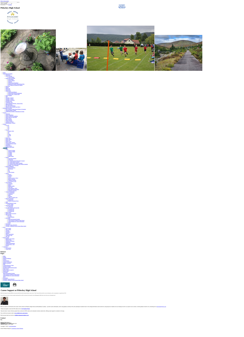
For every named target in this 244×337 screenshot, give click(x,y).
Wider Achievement (10, 234)
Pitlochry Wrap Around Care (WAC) (13, 107)
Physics (9, 176)
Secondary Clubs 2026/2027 (11, 225)
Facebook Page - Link (10, 244)
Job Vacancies (8, 247)
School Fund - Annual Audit (14, 94)
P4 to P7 (7, 129)
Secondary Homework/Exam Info (12, 207)
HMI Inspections (9, 104)
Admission (8, 113)
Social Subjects (9, 182)
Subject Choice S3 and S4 (11, 213)
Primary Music (9, 139)
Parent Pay (8, 86)
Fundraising (8, 242)
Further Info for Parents (10, 78)
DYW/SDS (8, 218)
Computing (10, 194)
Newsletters (8, 231)
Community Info (9, 235)
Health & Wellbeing (10, 166)
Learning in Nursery (10, 121)
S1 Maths (10, 152)
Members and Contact (10, 238)
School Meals (11, 79)
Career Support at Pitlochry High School (16, 220)
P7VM (9, 135)
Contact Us (5, 246)
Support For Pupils (9, 205)
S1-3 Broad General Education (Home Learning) (18, 164)
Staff (6, 96)
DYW (9, 222)
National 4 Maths (11, 150)
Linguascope (10, 199)
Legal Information (12, 326)
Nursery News (8, 118)
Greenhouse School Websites (17, 328)
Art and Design (11, 192)
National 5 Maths (11, 151)
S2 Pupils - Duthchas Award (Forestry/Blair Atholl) (16, 226)
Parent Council (6, 237)
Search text (3, 2)
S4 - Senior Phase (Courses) (13, 162)
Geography (10, 183)
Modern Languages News (13, 200)
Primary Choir (11, 131)
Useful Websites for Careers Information (16, 221)
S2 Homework (11, 210)
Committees (8, 144)
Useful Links (8, 249)
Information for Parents (7, 73)
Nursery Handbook (9, 115)
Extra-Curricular (9, 76)
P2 (8, 127)
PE (8, 170)
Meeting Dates (8, 239)
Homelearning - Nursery (10, 123)
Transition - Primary (10, 98)
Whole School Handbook (13, 82)
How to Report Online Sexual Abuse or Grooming (16, 109)
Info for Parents (9, 119)
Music (9, 195)
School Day (8, 89)
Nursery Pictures (9, 120)
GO (18, 2)
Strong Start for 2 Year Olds (11, 117)
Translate (10, 4)
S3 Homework (11, 211)
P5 (8, 133)
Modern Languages (9, 198)
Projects (7, 245)
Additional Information (10, 243)
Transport (10, 81)
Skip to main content (5, 1)
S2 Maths (10, 153)
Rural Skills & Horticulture (13, 189)
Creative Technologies (10, 191)
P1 (8, 126)
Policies (7, 87)
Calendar (7, 230)
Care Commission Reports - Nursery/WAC (14, 103)
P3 (8, 128)
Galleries (7, 233)
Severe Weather (9, 95)
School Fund (8, 90)
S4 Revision (10, 159)
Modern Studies (11, 186)
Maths (7, 149)
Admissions (8, 74)
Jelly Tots (7, 236)
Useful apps (10, 206)
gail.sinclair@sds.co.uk (161, 306)
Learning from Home (10, 147)
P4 (8, 136)
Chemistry (10, 175)
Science (7, 173)
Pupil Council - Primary (10, 142)
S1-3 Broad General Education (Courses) (16, 160)
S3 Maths (10, 155)
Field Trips (10, 187)
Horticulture (8, 223)
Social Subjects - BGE (12, 188)
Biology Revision (11, 179)
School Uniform (11, 80)
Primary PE (8, 140)
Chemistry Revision (12, 180)
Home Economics (11, 167)
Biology (9, 174)
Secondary (5, 148)
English (7, 157)
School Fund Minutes (12, 92)
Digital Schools (9, 145)
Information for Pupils (7, 108)
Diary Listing (8, 229)
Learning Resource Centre (11, 143)
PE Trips (10, 215)
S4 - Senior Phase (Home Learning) (15, 163)
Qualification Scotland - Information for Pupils (15, 111)
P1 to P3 (7, 125)
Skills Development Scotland (14, 219)
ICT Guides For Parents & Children (15, 85)
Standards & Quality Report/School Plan (16, 84)
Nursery (4, 112)
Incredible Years (9, 101)
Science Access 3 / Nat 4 (13, 178)
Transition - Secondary (10, 100)
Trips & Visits (8, 214)
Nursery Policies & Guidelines (12, 116)
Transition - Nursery (10, 97)
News (4, 227)
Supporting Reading (12, 158)
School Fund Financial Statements (15, 93)
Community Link (9, 102)
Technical (10, 196)
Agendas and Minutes (10, 241)
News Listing (8, 228)
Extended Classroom (12, 190)
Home (4, 72)
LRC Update (10, 204)
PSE (9, 171)
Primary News (8, 141)
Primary (4, 124)
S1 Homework (11, 208)
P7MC (9, 134)
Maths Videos (11, 156)
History (9, 184)
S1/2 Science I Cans (12, 181)
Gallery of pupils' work (12, 197)
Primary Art (8, 137)
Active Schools (11, 77)
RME (7, 202)
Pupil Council (8, 212)
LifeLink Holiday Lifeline (11, 110)
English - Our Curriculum (13, 165)
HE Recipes (10, 168)
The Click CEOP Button (10, 105)
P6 (8, 132)
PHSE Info (8, 88)
